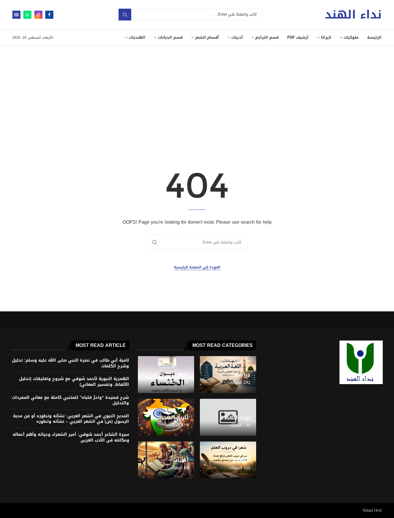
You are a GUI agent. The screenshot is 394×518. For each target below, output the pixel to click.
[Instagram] (38, 15)
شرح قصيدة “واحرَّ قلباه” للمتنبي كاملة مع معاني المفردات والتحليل (70, 400)
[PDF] (166, 374)
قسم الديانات (170, 37)
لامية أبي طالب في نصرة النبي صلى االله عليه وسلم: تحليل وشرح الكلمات (70, 363)
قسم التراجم (267, 37)
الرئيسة (374, 37)
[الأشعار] (228, 460)
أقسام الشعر (207, 37)
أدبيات (237, 37)
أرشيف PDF (298, 37)
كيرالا (326, 37)
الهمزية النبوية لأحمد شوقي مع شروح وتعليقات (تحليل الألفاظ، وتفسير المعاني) (74, 381)
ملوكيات (351, 37)
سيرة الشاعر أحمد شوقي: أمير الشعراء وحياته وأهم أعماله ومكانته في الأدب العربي (71, 437)
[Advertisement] (197, 89)
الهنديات (137, 37)
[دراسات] (228, 374)
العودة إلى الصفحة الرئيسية (197, 267)
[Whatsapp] (27, 15)
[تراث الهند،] (228, 417)
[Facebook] (49, 15)
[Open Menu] (16, 15)
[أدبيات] (166, 460)
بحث (125, 14)
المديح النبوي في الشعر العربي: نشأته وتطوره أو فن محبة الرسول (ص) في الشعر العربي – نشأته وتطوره (71, 419)
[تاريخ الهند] (166, 417)
